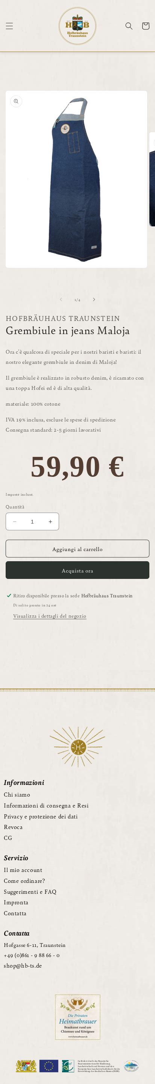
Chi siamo (17, 794)
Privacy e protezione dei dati (41, 816)
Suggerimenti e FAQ (30, 891)
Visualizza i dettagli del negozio (50, 615)
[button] (9, 26)
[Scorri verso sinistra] (61, 299)
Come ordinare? (24, 880)
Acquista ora (77, 570)
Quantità (15, 506)
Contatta (15, 913)
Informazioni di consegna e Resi (46, 805)
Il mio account (23, 869)
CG (8, 837)
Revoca (13, 827)
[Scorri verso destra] (94, 299)
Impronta (16, 902)
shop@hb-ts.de (23, 965)
